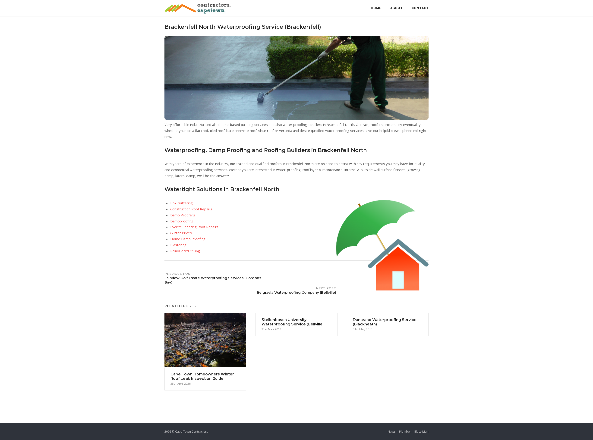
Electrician (421, 431)
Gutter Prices (181, 233)
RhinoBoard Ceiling (185, 251)
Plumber (405, 431)
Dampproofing (181, 221)
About (396, 8)
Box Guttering (181, 203)
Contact (420, 8)
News (392, 431)
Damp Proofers (182, 215)
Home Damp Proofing (187, 239)
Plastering (178, 245)
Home (376, 8)
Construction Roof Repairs (191, 209)
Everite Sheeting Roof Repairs (194, 227)
